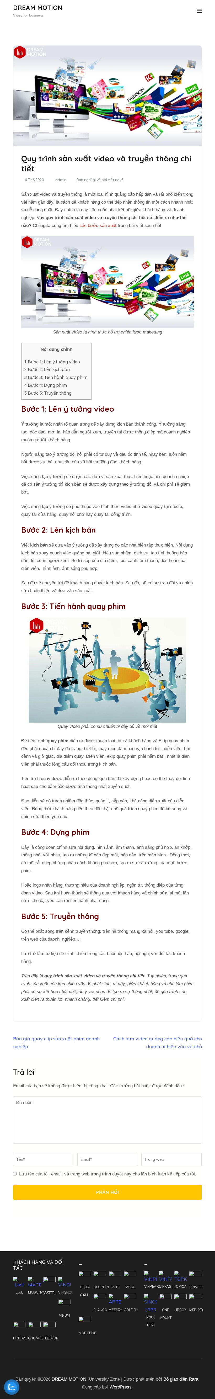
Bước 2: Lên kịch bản (47, 369)
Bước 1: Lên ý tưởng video (52, 361)
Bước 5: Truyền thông (48, 393)
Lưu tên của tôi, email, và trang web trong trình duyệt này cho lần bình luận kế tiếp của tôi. (107, 1174)
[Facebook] (99, 1363)
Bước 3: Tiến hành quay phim (56, 377)
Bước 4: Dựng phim (46, 385)
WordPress (121, 1387)
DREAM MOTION (37, 8)
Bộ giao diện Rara (180, 1379)
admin (60, 179)
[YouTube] (109, 1363)
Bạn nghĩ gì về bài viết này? (100, 179)
